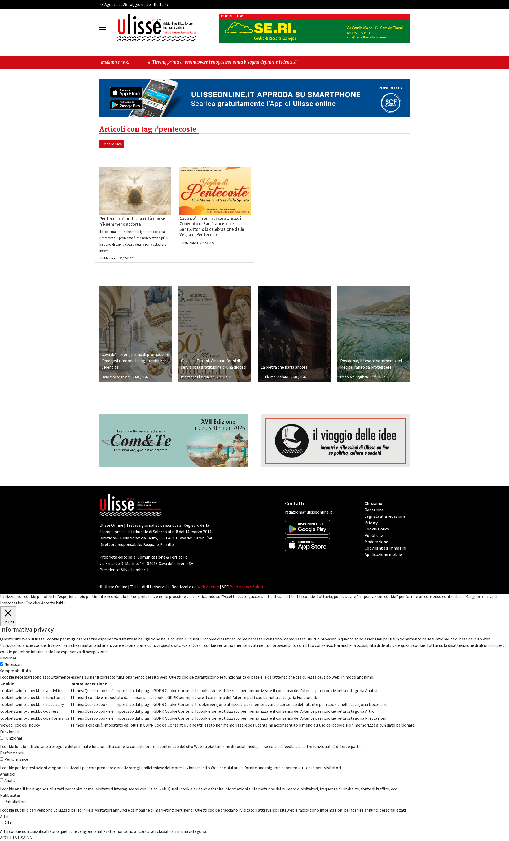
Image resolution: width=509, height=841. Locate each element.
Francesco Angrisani (116, 377)
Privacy (371, 523)
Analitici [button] (7, 774)
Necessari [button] (8, 658)
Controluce (112, 144)
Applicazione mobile (383, 554)
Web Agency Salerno (248, 587)
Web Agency (208, 587)
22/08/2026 (224, 377)
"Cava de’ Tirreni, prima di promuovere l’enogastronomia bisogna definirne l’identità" (161, 62)
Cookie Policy (377, 529)
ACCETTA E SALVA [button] (16, 838)
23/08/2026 (140, 377)
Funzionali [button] (9, 732)
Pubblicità (374, 535)
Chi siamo (373, 504)
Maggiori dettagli (481, 597)
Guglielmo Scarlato (274, 377)
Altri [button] (4, 817)
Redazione (374, 510)
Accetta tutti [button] (53, 603)
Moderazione (376, 542)
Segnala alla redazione (385, 516)
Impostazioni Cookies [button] (20, 603)
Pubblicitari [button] (10, 795)
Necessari (13, 664)
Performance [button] (12, 753)
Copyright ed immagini (385, 548)
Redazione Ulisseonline (197, 377)
